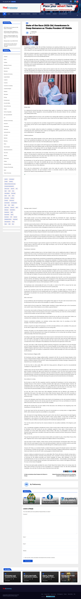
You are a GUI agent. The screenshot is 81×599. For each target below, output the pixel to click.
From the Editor (7, 103)
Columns (5, 82)
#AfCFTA (6, 179)
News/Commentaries (8, 149)
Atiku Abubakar (7, 193)
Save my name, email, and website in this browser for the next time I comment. (40, 557)
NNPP (12, 212)
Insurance (6, 123)
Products (65, 594)
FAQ (74, 594)
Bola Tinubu (13, 193)
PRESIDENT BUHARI (8, 219)
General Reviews (7, 106)
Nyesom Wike (7, 214)
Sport (5, 170)
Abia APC (12, 188)
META (17, 207)
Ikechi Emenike (7, 202)
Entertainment (7, 100)
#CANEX (6, 181)
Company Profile (47, 594)
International (6, 126)
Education (6, 94)
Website (24, 550)
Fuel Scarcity (12, 200)
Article (5, 59)
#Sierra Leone (7, 188)
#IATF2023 (11, 181)
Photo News (16, 13)
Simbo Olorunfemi (7, 221)
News (9, 13)
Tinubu (13, 221)
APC (16, 188)
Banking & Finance (25, 13)
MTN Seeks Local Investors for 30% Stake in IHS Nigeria (11, 577)
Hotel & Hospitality (7, 111)
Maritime (5, 138)
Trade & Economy (7, 173)
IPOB (9, 205)
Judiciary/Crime (7, 132)
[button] (77, 15)
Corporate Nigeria (7, 88)
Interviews (6, 129)
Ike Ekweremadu (14, 202)
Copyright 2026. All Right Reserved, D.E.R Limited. (11, 594)
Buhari (6, 195)
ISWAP (13, 205)
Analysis (5, 56)
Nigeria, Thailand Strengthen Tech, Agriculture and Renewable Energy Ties (11, 37)
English (49, 596)
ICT (4, 117)
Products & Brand (7, 164)
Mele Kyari (12, 207)
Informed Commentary (8, 120)
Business (6, 71)
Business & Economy (8, 74)
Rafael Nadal (15, 219)
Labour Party (7, 207)
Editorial (5, 91)
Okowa (12, 214)
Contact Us (43, 596)
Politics (35, 13)
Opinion (5, 155)
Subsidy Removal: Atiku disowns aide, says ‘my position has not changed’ (10, 45)
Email (24, 543)
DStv (9, 195)
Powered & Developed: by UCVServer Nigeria (10, 595)
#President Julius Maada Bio (9, 186)
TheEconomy (33, 31)
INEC (5, 205)
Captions (6, 79)
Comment (25, 514)
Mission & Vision (53, 594)
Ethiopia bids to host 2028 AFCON (11, 40)
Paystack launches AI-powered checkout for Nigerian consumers (68, 500)
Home (42, 594)
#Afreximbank (11, 179)
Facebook (6, 200)
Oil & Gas (41, 13)
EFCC (13, 195)
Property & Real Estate (8, 167)
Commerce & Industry (8, 85)
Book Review (6, 68)
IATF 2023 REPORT (63, 13)
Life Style (6, 135)
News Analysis (7, 146)
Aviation (48, 13)
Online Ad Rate (70, 594)
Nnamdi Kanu (7, 212)
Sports (55, 13)
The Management (60, 594)
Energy (5, 97)
